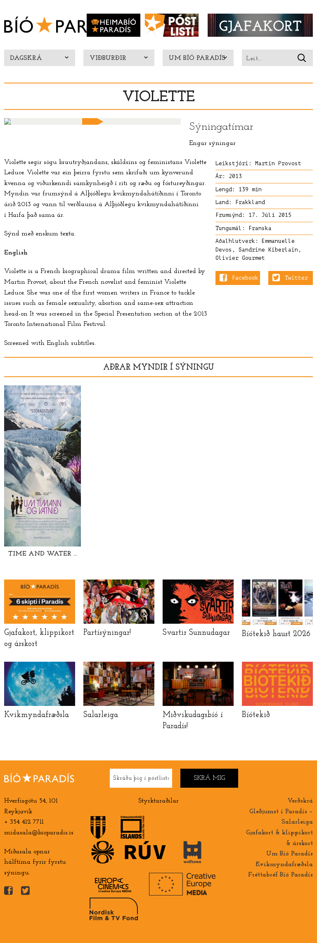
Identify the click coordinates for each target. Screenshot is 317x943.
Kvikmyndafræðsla (284, 864)
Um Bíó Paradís (197, 58)
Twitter (296, 278)
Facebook (245, 278)
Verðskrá (300, 801)
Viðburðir (108, 58)
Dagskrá (26, 58)
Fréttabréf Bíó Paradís (280, 875)
